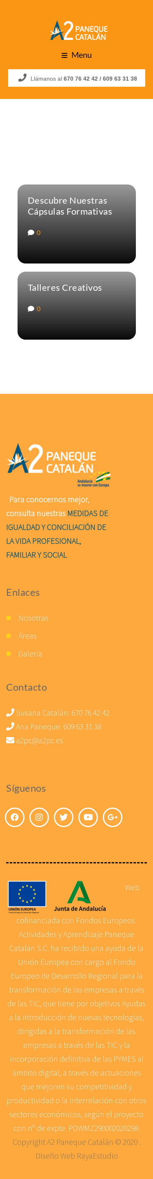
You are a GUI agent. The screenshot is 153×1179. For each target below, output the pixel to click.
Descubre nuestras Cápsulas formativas (70, 206)
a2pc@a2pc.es (38, 740)
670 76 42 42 (90, 712)
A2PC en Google (112, 817)
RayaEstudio (97, 1155)
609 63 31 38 (82, 726)
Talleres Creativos (65, 287)
